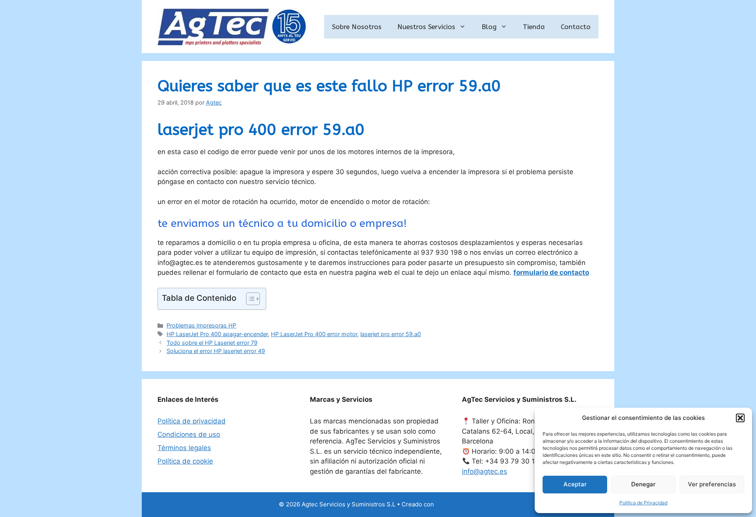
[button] (740, 418)
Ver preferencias (712, 484)
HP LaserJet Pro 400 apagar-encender (217, 334)
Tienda (534, 27)
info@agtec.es (484, 471)
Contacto (576, 27)
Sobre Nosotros (357, 27)
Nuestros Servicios (426, 27)
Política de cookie (185, 461)
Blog (489, 27)
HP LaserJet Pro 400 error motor (314, 334)
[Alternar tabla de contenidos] (249, 298)
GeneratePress (456, 504)
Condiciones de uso (189, 434)
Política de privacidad (192, 421)
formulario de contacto (551, 272)
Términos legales (184, 448)
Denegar (643, 484)
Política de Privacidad (643, 503)
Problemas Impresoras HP (201, 325)
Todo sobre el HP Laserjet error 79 (212, 342)
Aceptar (575, 484)
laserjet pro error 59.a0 (390, 334)
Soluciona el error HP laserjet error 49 (216, 351)
